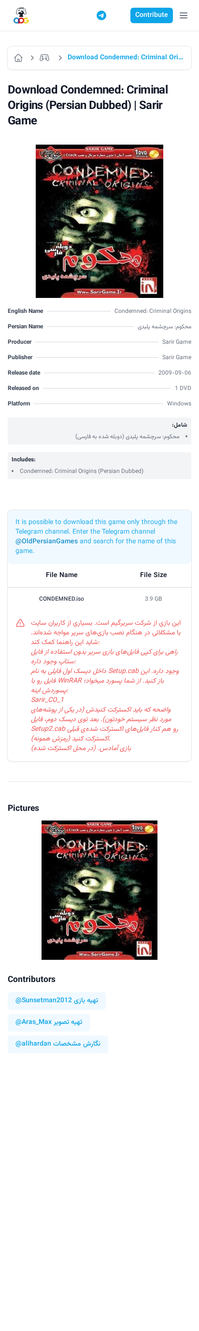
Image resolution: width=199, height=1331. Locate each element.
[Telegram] (101, 15)
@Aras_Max (33, 1023)
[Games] (46, 58)
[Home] (19, 58)
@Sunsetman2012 (43, 1001)
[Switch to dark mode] (120, 15)
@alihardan (33, 1044)
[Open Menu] (183, 15)
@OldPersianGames (46, 542)
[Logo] (21, 15)
